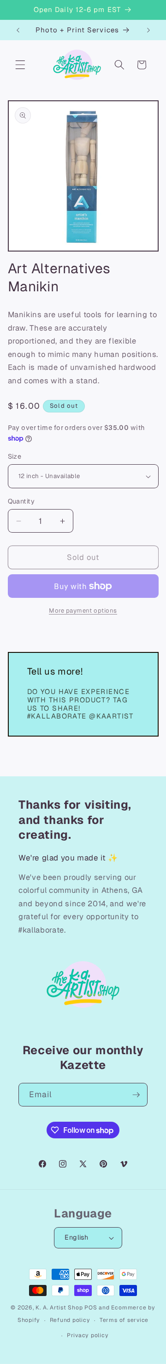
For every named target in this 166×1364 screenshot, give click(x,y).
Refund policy (70, 1320)
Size (15, 456)
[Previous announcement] (18, 30)
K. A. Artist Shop (59, 1307)
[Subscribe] (136, 1095)
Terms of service (124, 1320)
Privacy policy (88, 1335)
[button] (20, 65)
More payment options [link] (83, 610)
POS (90, 1307)
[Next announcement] (148, 30)
